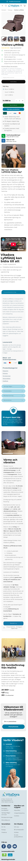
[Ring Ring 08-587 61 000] (3, 136)
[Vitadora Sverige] (10, 794)
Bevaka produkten (13, 109)
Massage (10, 10)
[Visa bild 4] (22, 39)
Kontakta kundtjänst (4, 809)
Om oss (16, 827)
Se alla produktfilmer (18, 835)
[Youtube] (15, 846)
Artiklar (16, 832)
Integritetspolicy (19, 813)
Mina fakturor (5, 820)
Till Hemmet (7, 376)
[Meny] (2, 5)
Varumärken (6, 378)
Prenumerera (13, 727)
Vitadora (4, 832)
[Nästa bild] (22, 23)
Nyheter (5, 373)
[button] (5, 48)
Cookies (16, 816)
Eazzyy (3, 829)
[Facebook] (3, 846)
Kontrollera (13, 81)
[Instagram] (9, 846)
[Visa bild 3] (16, 39)
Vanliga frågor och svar (5, 813)
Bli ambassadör (19, 829)
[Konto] (21, 5)
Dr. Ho (3, 827)
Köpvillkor (17, 810)
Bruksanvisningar (7, 817)
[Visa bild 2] (10, 39)
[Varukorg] (24, 5)
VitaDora (5, 381)
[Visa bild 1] (4, 39)
